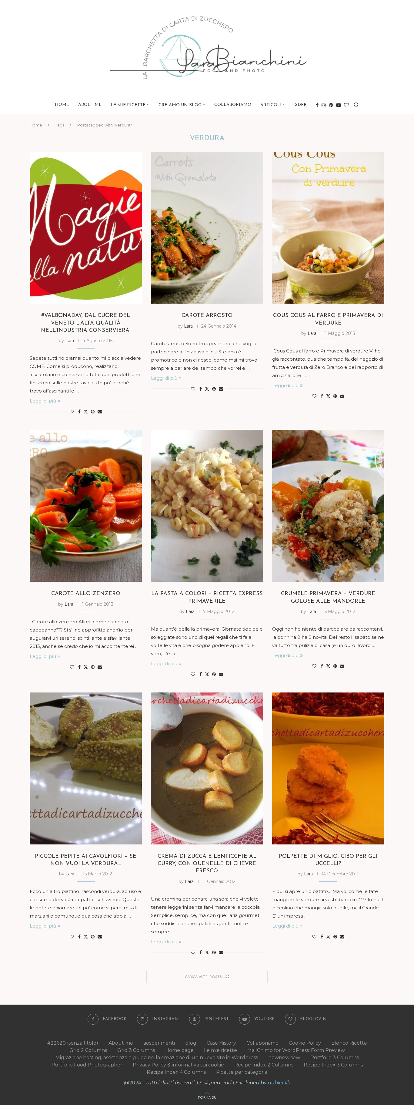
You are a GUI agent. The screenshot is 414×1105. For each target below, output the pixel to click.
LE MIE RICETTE (128, 105)
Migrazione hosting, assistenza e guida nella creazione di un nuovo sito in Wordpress (156, 1057)
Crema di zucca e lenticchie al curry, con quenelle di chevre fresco (207, 864)
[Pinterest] (331, 105)
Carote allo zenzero (85, 594)
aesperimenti (159, 1043)
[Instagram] (324, 105)
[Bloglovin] (346, 105)
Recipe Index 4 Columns (176, 1072)
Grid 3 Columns (136, 1050)
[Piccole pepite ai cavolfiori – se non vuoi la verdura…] (86, 768)
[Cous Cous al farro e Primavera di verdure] (328, 228)
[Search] (356, 105)
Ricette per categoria (241, 1072)
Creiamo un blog (180, 105)
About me (90, 105)
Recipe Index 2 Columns (263, 1065)
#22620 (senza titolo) (72, 1043)
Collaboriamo (232, 105)
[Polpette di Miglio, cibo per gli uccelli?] (328, 768)
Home (62, 105)
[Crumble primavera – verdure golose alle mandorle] (328, 506)
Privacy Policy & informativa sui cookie (178, 1065)
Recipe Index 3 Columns (333, 1065)
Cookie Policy (305, 1043)
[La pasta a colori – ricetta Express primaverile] (207, 506)
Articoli (271, 105)
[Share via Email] (100, 411)
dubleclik (279, 1083)
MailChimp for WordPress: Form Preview (296, 1050)
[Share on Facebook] (79, 411)
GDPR (301, 105)
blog (190, 1043)
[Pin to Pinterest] (93, 411)
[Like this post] (72, 411)
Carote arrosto (207, 315)
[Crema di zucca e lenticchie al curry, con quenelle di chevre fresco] (207, 768)
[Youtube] (338, 105)
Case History (221, 1043)
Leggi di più (43, 401)
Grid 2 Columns (88, 1050)
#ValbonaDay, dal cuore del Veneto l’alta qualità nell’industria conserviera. (85, 323)
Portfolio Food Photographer (87, 1065)
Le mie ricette (220, 1050)
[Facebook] (317, 105)
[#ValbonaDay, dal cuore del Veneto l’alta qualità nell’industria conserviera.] (86, 228)
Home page (179, 1050)
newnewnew (284, 1057)
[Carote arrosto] (207, 228)
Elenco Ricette (349, 1043)
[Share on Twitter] (86, 411)
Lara (69, 340)
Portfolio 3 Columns (334, 1057)
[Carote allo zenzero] (86, 506)
